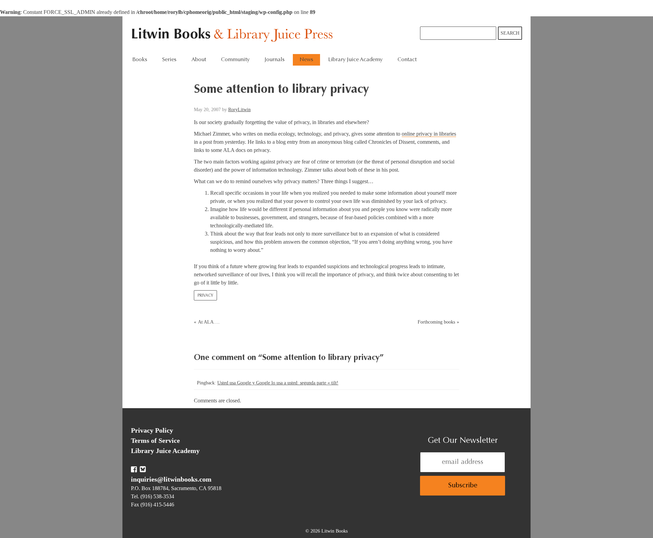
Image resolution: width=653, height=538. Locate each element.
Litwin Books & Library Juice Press (234, 35)
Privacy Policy (152, 430)
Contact (407, 60)
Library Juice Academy (355, 60)
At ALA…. (209, 322)
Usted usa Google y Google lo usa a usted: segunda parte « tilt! (277, 382)
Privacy (205, 296)
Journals (275, 60)
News (306, 60)
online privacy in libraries (429, 134)
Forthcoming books (436, 322)
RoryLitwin (239, 109)
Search (510, 33)
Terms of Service (155, 440)
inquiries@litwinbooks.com (171, 479)
